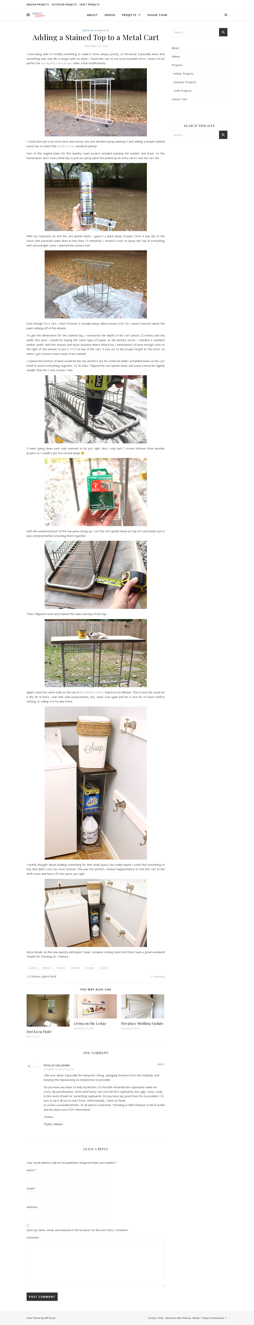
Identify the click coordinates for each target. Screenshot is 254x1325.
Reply (161, 1064)
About (92, 15)
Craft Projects (90, 4)
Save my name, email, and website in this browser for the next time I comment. (77, 1230)
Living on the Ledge (90, 1023)
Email (31, 1188)
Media (196, 1318)
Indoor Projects (38, 4)
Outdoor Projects (64, 4)
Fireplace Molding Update (142, 1023)
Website (32, 1207)
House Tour (157, 15)
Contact (152, 1318)
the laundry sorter (91, 692)
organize (61, 967)
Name (31, 1170)
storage (90, 967)
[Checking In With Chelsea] (38, 14)
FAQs (161, 1318)
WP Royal (50, 1318)
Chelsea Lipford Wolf (43, 976)
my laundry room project (57, 63)
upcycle (104, 967)
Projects (129, 15)
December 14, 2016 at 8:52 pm (59, 1069)
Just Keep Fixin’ (39, 1031)
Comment (33, 1237)
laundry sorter (66, 146)
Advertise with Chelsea (178, 1318)
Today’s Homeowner (212, 1318)
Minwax (47, 967)
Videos (110, 15)
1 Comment (158, 976)
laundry (33, 967)
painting (75, 967)
